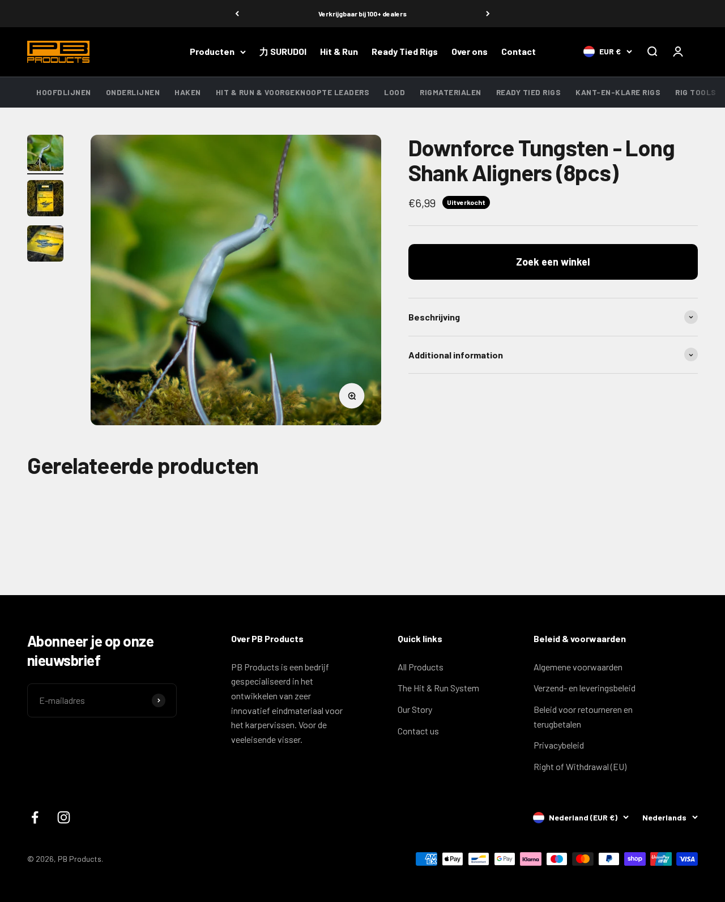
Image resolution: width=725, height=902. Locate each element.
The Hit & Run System (438, 687)
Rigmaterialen (450, 92)
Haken (187, 92)
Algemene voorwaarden (578, 666)
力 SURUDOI (282, 51)
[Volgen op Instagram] (63, 817)
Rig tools (696, 92)
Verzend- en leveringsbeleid (585, 687)
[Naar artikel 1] (45, 154)
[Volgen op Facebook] (34, 817)
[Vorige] (237, 13)
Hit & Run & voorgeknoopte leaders (293, 92)
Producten (212, 51)
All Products (420, 666)
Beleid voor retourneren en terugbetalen (583, 716)
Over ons (469, 51)
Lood (394, 92)
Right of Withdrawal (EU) (580, 766)
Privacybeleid (559, 744)
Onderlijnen (133, 92)
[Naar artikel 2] (45, 200)
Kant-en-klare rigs (617, 92)
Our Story (415, 709)
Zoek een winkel (553, 262)
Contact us (418, 730)
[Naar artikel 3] (45, 245)
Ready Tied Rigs (405, 51)
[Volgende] (488, 13)
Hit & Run (339, 51)
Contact (518, 51)
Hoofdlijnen (63, 92)
